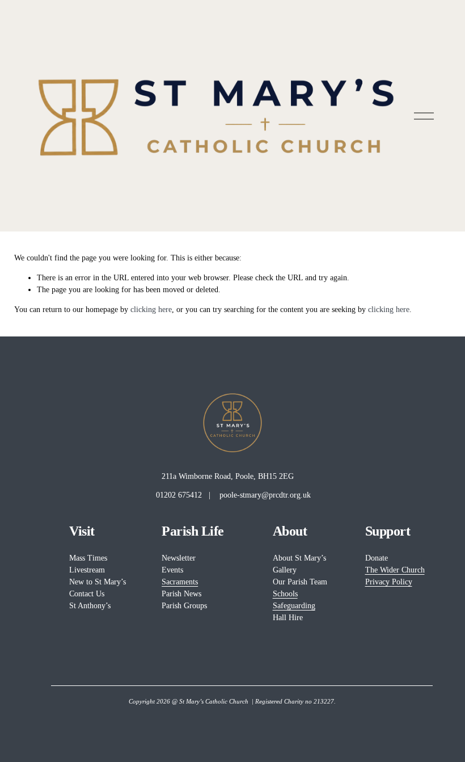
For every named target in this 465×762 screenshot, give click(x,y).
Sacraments (180, 582)
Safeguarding (294, 605)
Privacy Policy (388, 582)
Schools (285, 594)
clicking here (151, 309)
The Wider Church (395, 570)
